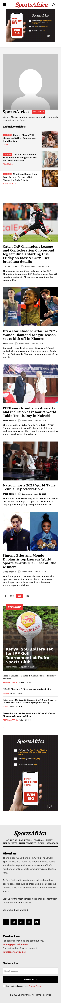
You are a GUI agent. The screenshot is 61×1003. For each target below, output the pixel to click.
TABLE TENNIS (9, 421)
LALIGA (6, 693)
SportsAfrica (30, 266)
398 (12, 596)
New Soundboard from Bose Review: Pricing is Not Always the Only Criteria (20, 177)
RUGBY (6, 707)
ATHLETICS (8, 344)
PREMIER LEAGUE (10, 682)
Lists (5, 145)
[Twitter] (29, 922)
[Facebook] (6, 922)
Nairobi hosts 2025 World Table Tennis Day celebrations (29, 487)
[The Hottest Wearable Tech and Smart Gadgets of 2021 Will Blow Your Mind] (50, 159)
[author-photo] (22, 266)
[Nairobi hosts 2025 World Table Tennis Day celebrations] (30, 461)
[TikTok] (21, 922)
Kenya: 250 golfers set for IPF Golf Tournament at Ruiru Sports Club (29, 655)
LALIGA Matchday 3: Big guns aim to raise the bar (27, 689)
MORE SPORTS (9, 184)
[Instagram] (13, 922)
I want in (29, 979)
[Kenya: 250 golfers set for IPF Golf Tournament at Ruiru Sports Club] (30, 638)
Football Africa (11, 267)
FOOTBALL (7, 164)
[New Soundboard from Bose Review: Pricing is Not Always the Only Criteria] (50, 178)
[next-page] (34, 596)
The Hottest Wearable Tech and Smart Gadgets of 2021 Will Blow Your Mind (20, 157)
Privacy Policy (35, 986)
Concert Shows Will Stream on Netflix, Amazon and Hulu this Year (19, 138)
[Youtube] (37, 922)
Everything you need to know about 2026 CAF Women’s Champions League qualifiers (29, 714)
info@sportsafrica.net (14, 952)
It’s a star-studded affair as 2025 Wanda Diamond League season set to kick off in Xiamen (30, 335)
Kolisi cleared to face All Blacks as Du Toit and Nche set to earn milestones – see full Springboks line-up (29, 701)
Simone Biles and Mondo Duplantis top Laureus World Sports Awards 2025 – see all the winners (29, 561)
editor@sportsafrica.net (15, 944)
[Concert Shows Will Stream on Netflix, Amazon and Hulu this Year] (50, 139)
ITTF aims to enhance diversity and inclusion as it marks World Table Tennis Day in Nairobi (29, 412)
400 (27, 596)
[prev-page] (5, 596)
